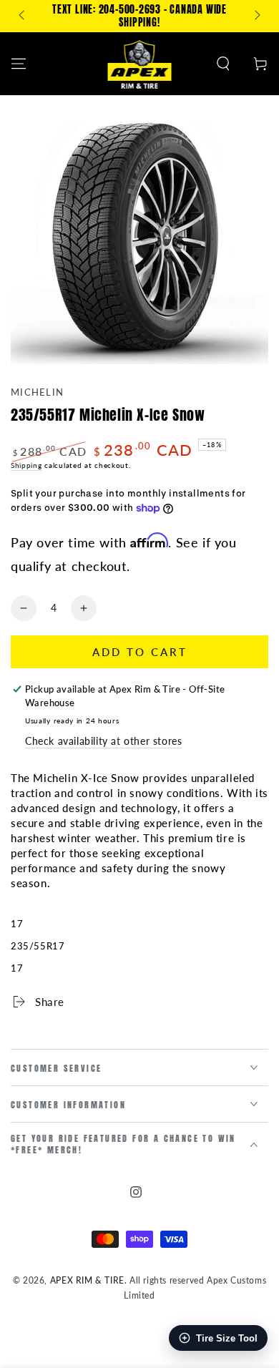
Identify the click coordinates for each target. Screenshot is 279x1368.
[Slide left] (23, 16)
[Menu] (18, 64)
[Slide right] (256, 16)
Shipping (26, 465)
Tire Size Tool (227, 1338)
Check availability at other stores (103, 741)
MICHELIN (37, 392)
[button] (223, 64)
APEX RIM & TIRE (87, 1280)
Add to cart (139, 651)
